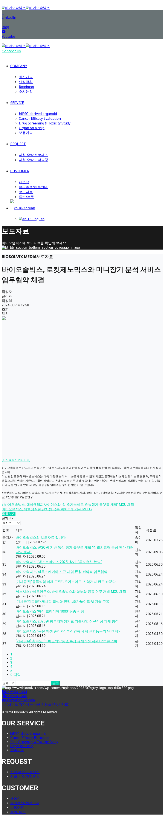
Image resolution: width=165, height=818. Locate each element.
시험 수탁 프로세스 (33, 154)
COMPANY (18, 66)
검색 (55, 683)
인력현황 (26, 81)
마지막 (15, 675)
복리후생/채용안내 (33, 187)
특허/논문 (26, 196)
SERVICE (17, 102)
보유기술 (26, 132)
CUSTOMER (19, 171)
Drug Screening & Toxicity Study (44, 123)
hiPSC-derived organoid (38, 113)
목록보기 (8, 514)
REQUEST (18, 143)
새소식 (24, 182)
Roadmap (26, 86)
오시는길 (26, 91)
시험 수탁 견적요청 (33, 159)
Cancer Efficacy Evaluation (40, 118)
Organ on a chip (31, 128)
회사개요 (26, 77)
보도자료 (26, 191)
